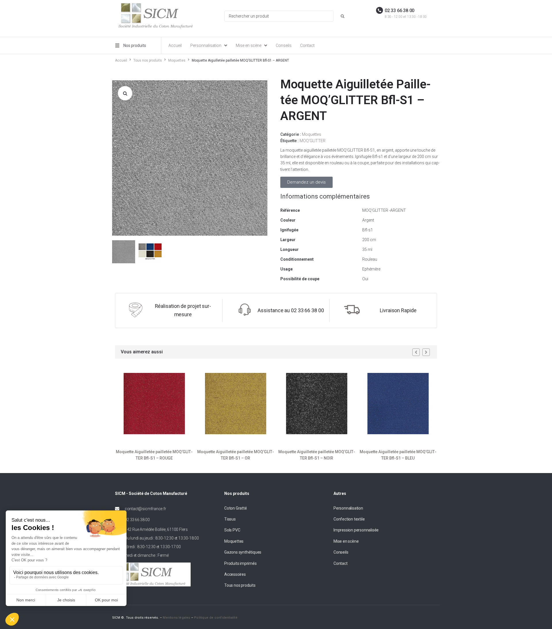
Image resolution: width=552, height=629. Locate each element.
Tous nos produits (147, 60)
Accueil (121, 60)
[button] (125, 93)
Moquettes (176, 60)
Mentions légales (176, 618)
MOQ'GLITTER (312, 140)
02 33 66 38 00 (399, 10)
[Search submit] (342, 16)
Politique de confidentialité (215, 618)
